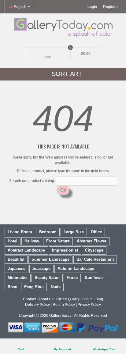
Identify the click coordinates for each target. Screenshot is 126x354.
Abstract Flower (91, 241)
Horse (72, 277)
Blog (99, 299)
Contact (29, 299)
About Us (46, 299)
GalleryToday (60, 315)
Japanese (16, 268)
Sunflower (94, 277)
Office (96, 232)
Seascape (41, 268)
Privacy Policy (89, 304)
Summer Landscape (50, 259)
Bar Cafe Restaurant (95, 259)
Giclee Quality (68, 299)
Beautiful (16, 259)
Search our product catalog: (32, 181)
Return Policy (64, 304)
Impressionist (65, 250)
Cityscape (94, 250)
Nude (56, 286)
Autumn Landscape (75, 268)
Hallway (31, 241)
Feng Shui (34, 286)
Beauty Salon (47, 277)
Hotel (12, 241)
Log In (87, 299)
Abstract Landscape (26, 250)
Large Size (74, 232)
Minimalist (18, 277)
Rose (12, 286)
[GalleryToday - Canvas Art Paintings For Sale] (63, 27)
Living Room (20, 232)
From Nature (58, 241)
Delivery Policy (37, 304)
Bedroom (48, 232)
